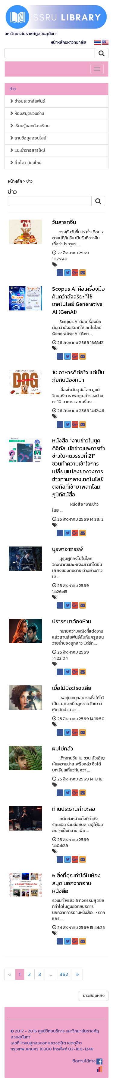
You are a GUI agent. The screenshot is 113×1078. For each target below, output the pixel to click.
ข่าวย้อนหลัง (94, 996)
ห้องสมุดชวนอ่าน (29, 113)
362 (64, 974)
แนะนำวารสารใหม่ (29, 150)
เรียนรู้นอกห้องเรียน (31, 126)
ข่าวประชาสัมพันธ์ (29, 101)
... (50, 974)
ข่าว (12, 89)
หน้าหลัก (15, 181)
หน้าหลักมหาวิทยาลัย (68, 42)
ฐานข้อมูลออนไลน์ (30, 138)
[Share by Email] (82, 272)
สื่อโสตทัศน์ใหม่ (27, 163)
